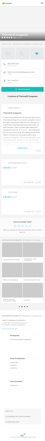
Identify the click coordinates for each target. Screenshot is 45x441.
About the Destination (17, 358)
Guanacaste (14, 362)
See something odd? (9, 329)
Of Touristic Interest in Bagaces (13, 325)
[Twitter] (22, 429)
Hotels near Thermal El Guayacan (14, 323)
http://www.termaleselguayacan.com (21, 72)
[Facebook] (19, 429)
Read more (22, 148)
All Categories (14, 335)
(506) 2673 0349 (13, 64)
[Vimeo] (24, 429)
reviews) (19, 37)
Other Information (16, 381)
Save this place (24, 89)
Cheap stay (14, 385)
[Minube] (7, 3)
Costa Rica (13, 365)
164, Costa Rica (12, 80)
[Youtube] (27, 429)
